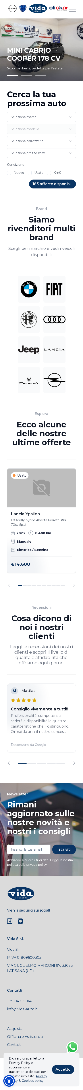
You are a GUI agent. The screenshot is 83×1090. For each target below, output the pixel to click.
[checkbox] (9, 173)
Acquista (14, 1029)
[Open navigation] (72, 9)
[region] (41, 527)
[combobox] (41, 117)
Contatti (14, 1045)
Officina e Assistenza (25, 1037)
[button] (9, 1081)
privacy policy (36, 865)
